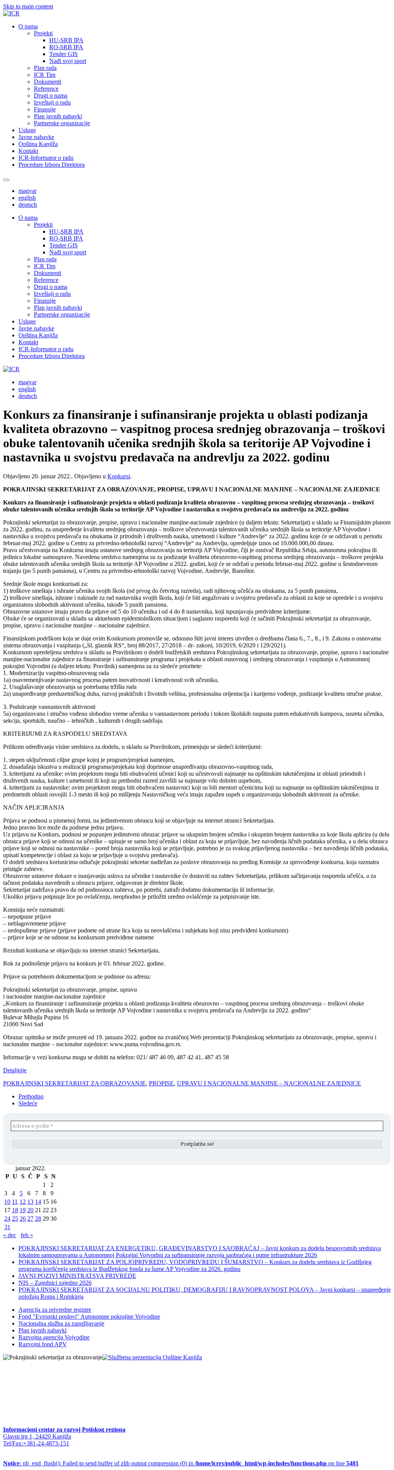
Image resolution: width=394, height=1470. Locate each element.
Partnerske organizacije (62, 123)
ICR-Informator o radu (45, 157)
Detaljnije (15, 1070)
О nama (28, 26)
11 (15, 1201)
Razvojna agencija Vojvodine (54, 1337)
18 (15, 1210)
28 (38, 1218)
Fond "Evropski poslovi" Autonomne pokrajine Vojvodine (89, 1316)
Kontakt (28, 151)
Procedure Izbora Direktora (51, 164)
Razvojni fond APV (42, 1344)
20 (30, 1210)
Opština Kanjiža (38, 144)
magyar (27, 190)
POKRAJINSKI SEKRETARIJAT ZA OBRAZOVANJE (74, 1083)
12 (23, 1201)
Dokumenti (47, 81)
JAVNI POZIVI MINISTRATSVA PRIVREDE (77, 1276)
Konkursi (118, 476)
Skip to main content (28, 6)
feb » (27, 1235)
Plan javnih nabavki (58, 116)
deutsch (27, 204)
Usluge (27, 130)
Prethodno (30, 1096)
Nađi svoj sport (67, 61)
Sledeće (27, 1103)
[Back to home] (11, 13)
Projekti (43, 33)
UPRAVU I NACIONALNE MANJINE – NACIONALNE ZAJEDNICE (269, 1083)
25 (15, 1218)
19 (23, 1210)
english (27, 197)
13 (30, 1201)
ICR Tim (44, 74)
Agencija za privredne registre (54, 1309)
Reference (46, 88)
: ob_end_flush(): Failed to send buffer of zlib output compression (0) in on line (181, 1463)
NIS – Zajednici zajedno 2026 (55, 1282)
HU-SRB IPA (66, 40)
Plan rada (45, 68)
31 (7, 1227)
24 (7, 1218)
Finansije (45, 109)
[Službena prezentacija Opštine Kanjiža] (152, 1357)
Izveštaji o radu (52, 102)
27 (30, 1218)
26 (23, 1218)
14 (38, 1201)
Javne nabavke (36, 137)
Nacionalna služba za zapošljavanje (61, 1323)
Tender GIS (63, 54)
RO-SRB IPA (66, 47)
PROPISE (161, 1083)
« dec (9, 1235)
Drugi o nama (50, 95)
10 (7, 1201)
